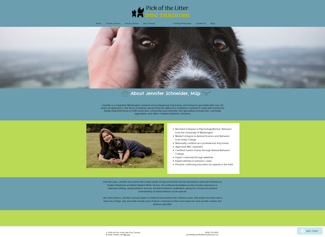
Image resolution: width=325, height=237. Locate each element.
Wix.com (126, 234)
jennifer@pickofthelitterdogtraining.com (202, 234)
